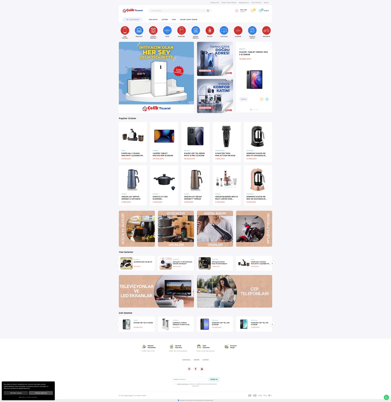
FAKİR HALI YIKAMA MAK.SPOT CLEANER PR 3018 (132, 154)
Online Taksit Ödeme (228, 2)
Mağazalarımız (244, 2)
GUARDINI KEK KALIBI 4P (143, 262)
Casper (155, 150)
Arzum (124, 194)
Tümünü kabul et (41, 393)
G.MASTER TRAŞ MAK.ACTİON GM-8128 (225, 154)
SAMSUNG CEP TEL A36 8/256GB (221, 323)
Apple (136, 320)
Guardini (136, 259)
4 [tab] (256, 109)
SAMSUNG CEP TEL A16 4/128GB (259, 323)
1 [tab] (154, 109)
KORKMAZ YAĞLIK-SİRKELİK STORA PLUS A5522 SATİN (181, 323)
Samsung (215, 320)
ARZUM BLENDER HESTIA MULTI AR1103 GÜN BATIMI (226, 198)
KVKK (174, 19)
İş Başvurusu (214, 2)
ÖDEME (196, 360)
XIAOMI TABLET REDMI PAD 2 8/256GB (253, 53)
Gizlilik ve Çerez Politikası (29, 397)
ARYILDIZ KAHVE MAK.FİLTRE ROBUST (219, 263)
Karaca (155, 194)
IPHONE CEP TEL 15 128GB (143, 323)
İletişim (165, 19)
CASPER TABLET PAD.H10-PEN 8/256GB (163, 154)
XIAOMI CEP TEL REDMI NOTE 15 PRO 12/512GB (194, 154)
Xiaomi (242, 49)
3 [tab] (254, 109)
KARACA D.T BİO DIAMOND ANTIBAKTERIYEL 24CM (163, 198)
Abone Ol (214, 379)
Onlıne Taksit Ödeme (188, 19)
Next (272, 263)
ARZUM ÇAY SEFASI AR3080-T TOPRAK (193, 198)
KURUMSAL (186, 360)
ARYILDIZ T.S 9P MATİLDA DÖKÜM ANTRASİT (182, 263)
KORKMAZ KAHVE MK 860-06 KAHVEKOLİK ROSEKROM (256, 198)
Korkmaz (250, 150)
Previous (119, 263)
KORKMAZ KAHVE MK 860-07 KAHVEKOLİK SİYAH (256, 154)
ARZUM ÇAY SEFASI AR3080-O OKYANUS (130, 198)
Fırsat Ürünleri (256, 2)
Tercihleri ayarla (16, 393)
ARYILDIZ (176, 259)
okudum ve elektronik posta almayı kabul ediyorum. (197, 385)
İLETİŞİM (205, 360)
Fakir (123, 150)
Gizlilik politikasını (182, 384)
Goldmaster (220, 150)
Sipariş (266, 2)
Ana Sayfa (153, 19)
